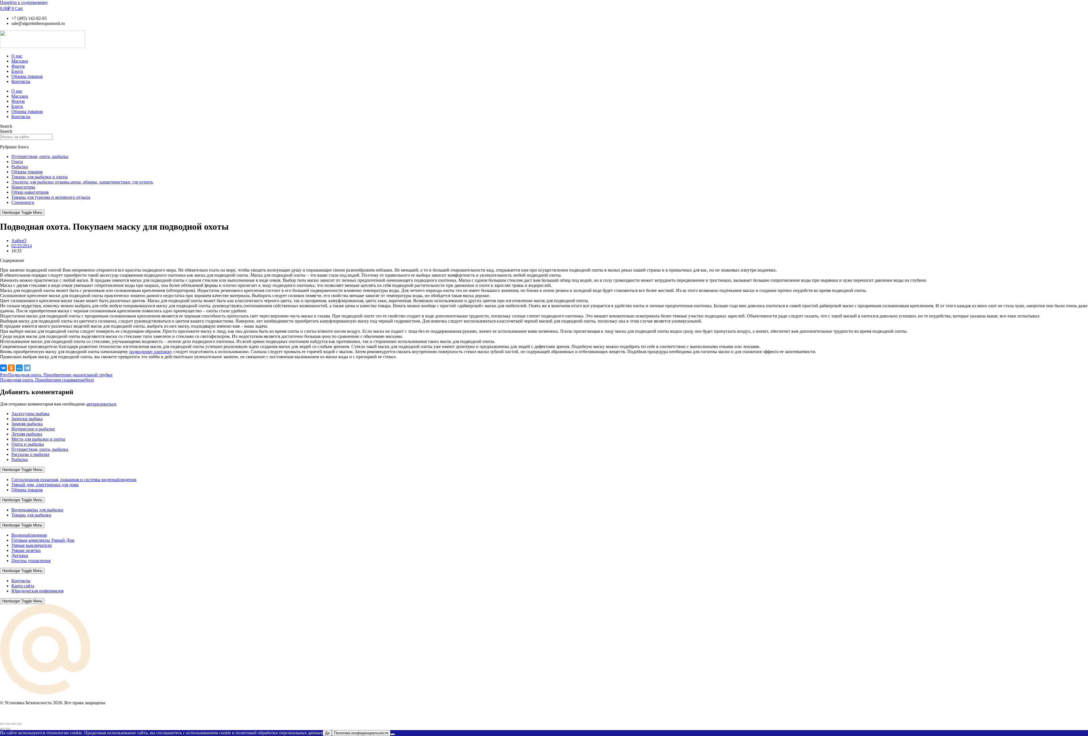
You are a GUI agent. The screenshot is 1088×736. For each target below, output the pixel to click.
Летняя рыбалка (26, 434)
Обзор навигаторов (30, 192)
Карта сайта (22, 585)
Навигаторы (23, 187)
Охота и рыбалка (27, 444)
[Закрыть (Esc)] (19, 724)
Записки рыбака (26, 418)
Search (6, 126)
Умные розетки (26, 550)
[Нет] (392, 734)
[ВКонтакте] (3, 367)
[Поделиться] (13, 724)
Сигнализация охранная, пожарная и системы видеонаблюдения (73, 479)
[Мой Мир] (19, 367)
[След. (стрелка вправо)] (8, 729)
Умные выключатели (31, 545)
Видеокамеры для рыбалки (37, 509)
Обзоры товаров (27, 76)
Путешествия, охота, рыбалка (39, 156)
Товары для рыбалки (31, 515)
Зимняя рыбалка (27, 423)
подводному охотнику (150, 351)
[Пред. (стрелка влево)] (2, 729)
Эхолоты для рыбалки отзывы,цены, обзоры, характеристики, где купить (82, 182)
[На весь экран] (8, 724)
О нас (16, 56)
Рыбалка (19, 166)
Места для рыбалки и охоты (38, 439)
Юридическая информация (37, 590)
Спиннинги (22, 202)
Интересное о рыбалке (33, 428)
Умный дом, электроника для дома (44, 484)
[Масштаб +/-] (2, 724)
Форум (18, 66)
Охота (17, 161)
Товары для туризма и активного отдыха (50, 197)
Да (327, 733)
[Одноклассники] (11, 367)
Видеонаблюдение (29, 535)
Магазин (19, 61)
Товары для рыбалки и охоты (39, 176)
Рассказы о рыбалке (30, 454)
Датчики (19, 555)
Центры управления (30, 560)
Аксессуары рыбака (30, 413)
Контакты (20, 81)
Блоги (17, 71)
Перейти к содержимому (24, 2)
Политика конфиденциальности (361, 733)
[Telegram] (27, 367)
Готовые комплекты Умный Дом (42, 540)
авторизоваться (101, 404)
